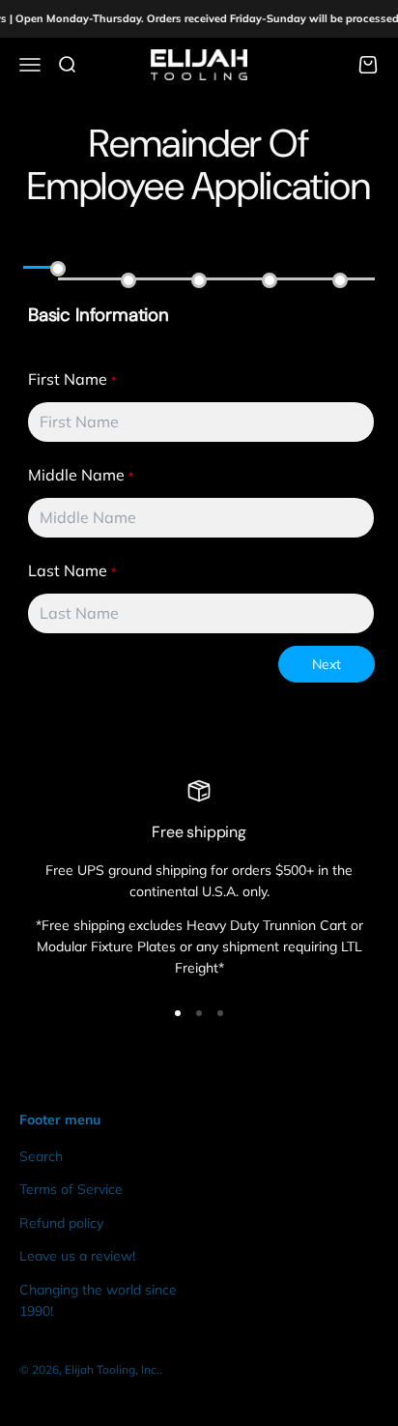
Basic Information (98, 315)
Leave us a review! (77, 1256)
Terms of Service (71, 1189)
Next (326, 664)
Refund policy (61, 1223)
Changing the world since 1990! (98, 1300)
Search (41, 1156)
